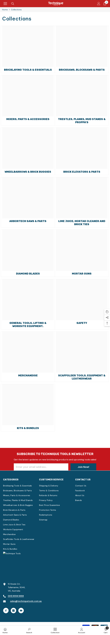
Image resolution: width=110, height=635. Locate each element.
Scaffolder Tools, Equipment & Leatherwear (81, 377)
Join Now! (83, 467)
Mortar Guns (82, 273)
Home (5, 9)
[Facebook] (6, 610)
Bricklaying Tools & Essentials (28, 69)
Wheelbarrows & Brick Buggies (28, 171)
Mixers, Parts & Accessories (27, 119)
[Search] (12, 3)
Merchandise (28, 375)
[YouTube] (21, 610)
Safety (81, 323)
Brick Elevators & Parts (81, 171)
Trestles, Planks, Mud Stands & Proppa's (82, 121)
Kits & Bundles (28, 428)
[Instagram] (13, 610)
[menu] (5, 3)
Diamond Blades (28, 273)
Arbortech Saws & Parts (27, 221)
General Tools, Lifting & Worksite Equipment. (27, 324)
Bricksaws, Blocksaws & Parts (82, 69)
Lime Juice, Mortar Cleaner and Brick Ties (81, 223)
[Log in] (98, 3)
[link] (29, 630)
